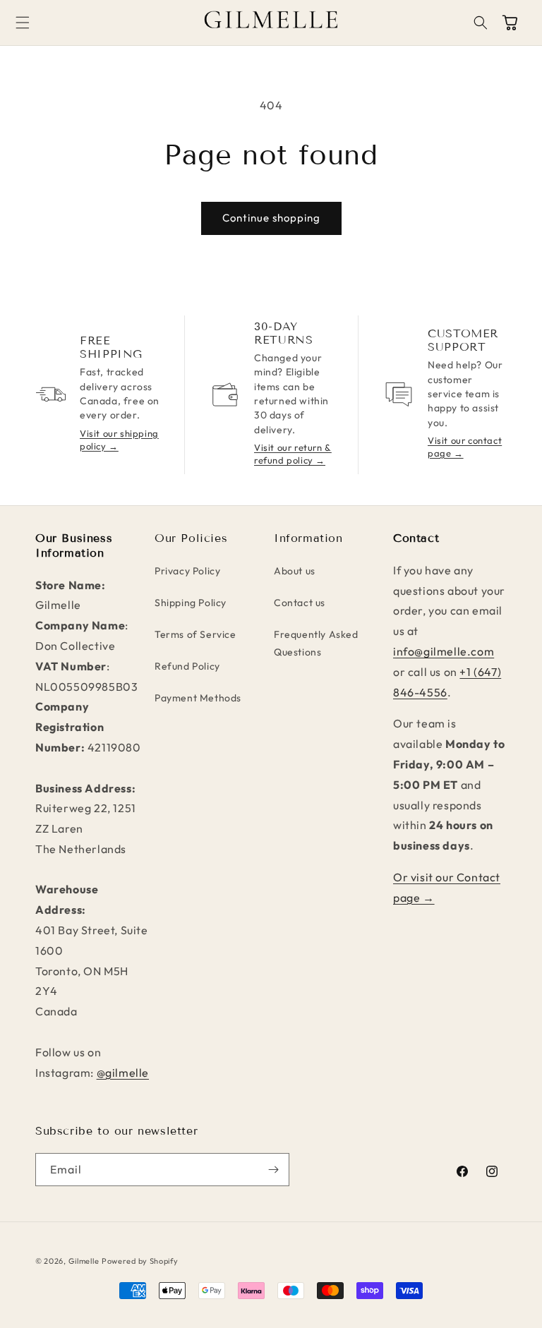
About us (294, 571)
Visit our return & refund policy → (293, 454)
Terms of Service (195, 634)
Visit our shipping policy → (119, 440)
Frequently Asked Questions (316, 643)
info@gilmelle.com (443, 651)
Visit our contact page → (465, 447)
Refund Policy (187, 666)
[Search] (480, 22)
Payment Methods (198, 698)
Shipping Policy (191, 602)
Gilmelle (84, 1261)
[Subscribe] (273, 1169)
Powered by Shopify (140, 1261)
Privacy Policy (187, 571)
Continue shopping (271, 217)
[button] (38, 22)
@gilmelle (123, 1073)
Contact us (299, 602)
